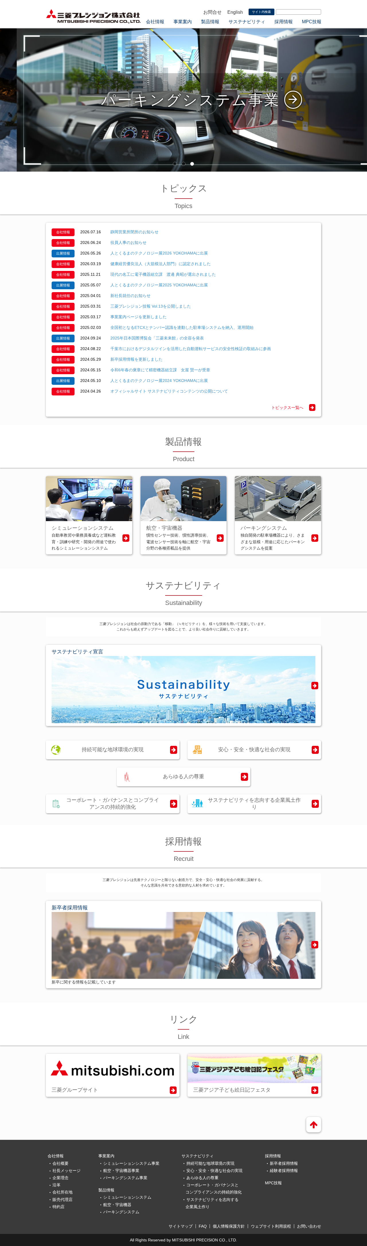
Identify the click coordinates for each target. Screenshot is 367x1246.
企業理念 (60, 1177)
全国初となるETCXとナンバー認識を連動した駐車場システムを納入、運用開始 (181, 327)
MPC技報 (311, 21)
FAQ (203, 1226)
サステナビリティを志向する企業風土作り (254, 803)
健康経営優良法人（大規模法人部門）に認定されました (160, 263)
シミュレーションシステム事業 (131, 1163)
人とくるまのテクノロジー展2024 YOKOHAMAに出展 (159, 380)
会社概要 (60, 1163)
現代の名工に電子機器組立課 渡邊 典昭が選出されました (163, 274)
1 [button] (175, 164)
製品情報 (210, 21)
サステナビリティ (247, 21)
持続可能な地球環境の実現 (113, 749)
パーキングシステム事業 (125, 1177)
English (235, 12)
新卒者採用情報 (284, 1163)
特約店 (58, 1206)
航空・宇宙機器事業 (121, 1170)
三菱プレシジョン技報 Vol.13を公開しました (150, 306)
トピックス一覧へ (287, 407)
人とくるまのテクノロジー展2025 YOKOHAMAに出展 (159, 285)
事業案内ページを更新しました (138, 317)
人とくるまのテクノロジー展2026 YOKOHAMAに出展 (159, 253)
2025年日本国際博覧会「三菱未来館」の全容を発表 (157, 338)
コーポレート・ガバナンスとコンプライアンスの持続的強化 (112, 803)
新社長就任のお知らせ (130, 295)
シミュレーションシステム (127, 1197)
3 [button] (192, 164)
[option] (183, 99)
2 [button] (183, 164)
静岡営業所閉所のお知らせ (134, 232)
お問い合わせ (309, 1226)
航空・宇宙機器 (117, 1204)
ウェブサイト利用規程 (271, 1226)
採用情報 (283, 21)
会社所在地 (62, 1192)
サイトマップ (181, 1226)
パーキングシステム (121, 1212)
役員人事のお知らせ (128, 242)
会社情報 (155, 21)
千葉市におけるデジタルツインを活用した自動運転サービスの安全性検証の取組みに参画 (190, 348)
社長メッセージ (66, 1170)
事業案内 (182, 21)
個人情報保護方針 (229, 1226)
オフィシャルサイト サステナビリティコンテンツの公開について (169, 391)
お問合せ (212, 12)
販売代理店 (62, 1199)
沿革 (56, 1185)
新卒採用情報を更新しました (136, 359)
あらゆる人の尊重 (183, 776)
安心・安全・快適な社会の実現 (254, 749)
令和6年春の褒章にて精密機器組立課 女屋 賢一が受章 (160, 370)
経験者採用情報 (284, 1170)
